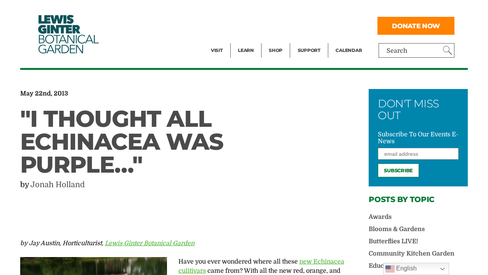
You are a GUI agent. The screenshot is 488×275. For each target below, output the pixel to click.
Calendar (349, 50)
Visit (217, 50)
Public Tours (256, 9)
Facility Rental (232, 9)
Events (221, 25)
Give (304, 25)
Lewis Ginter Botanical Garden (149, 243)
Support (309, 50)
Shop (276, 50)
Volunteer (311, 40)
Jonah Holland (57, 184)
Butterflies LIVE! (393, 241)
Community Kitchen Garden (411, 253)
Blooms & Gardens (397, 229)
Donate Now (416, 26)
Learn (246, 50)
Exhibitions (227, 40)
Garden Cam (256, 25)
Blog (244, 40)
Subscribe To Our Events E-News (418, 138)
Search (397, 50)
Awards (380, 217)
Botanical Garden (68, 34)
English (406, 268)
